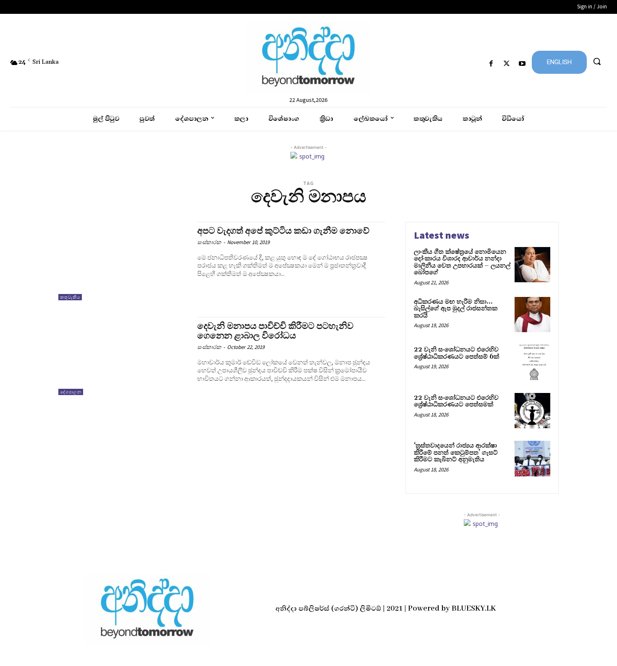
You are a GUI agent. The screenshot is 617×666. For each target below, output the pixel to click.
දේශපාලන (70, 392)
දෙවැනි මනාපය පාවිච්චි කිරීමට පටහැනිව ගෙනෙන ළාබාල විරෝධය (275, 331)
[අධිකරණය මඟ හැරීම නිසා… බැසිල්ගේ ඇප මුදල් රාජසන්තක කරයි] (532, 315)
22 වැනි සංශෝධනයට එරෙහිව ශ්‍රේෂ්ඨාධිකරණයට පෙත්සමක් (456, 401)
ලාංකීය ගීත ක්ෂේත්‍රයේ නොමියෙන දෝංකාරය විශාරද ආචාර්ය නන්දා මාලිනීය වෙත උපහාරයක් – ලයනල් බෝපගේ (462, 262)
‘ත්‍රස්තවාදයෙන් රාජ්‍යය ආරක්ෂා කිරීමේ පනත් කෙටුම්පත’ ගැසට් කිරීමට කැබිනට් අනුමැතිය (456, 452)
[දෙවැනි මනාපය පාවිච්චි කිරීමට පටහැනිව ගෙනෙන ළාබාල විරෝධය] (123, 356)
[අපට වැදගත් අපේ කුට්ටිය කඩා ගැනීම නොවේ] (123, 261)
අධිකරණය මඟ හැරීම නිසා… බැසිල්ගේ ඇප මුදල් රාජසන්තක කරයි (455, 309)
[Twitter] (506, 64)
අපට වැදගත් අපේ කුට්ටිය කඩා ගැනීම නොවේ (283, 231)
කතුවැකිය (70, 297)
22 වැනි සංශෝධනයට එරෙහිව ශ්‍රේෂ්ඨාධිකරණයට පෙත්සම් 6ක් (456, 353)
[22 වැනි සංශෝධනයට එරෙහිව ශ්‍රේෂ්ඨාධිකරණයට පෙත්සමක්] (532, 411)
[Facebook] (491, 64)
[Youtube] (522, 64)
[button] (597, 61)
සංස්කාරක (209, 242)
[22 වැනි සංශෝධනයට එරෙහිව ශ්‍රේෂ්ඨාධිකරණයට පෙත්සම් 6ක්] (532, 362)
